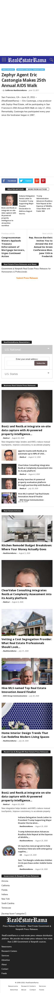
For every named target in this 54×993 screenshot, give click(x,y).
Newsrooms (7, 947)
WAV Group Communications (31, 500)
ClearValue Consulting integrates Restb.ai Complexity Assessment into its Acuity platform (35, 468)
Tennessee (6, 908)
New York (6, 899)
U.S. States (11, 374)
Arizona (5, 881)
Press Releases (8, 70)
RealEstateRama (9, 553)
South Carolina (8, 903)
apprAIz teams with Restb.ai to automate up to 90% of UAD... (32, 452)
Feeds (4, 973)
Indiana (5, 894)
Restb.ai (6, 438)
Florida (4, 890)
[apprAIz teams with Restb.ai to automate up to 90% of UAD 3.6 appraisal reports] (9, 455)
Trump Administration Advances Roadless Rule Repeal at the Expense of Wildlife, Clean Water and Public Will (44, 203)
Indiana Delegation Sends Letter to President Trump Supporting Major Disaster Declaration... (35, 820)
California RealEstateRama (16, 90)
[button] (49, 60)
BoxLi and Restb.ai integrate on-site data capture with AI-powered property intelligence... (26, 430)
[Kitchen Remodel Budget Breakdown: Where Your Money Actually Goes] (27, 528)
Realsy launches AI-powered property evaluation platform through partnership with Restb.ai (34, 482)
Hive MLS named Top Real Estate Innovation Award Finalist (33, 495)
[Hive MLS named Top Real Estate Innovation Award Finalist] (9, 497)
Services (5, 955)
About (4, 964)
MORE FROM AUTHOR (37, 189)
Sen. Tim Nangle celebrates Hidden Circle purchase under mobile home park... (35, 863)
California (6, 885)
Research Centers (9, 951)
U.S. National (13, 349)
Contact (5, 969)
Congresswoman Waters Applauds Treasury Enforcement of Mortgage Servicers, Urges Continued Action (13, 247)
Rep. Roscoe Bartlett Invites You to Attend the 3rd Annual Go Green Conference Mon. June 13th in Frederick (40, 247)
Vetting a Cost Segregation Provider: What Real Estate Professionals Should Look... (27, 643)
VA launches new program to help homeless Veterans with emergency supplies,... (35, 849)
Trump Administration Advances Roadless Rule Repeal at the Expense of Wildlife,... (35, 834)
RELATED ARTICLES (16, 189)
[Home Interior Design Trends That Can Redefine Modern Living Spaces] (27, 716)
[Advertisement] (27, 28)
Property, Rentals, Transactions (30, 70)
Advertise (6, 960)
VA (21, 855)
